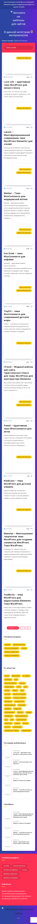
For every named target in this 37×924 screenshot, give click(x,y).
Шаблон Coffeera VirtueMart (22, 780)
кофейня (8, 709)
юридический (26, 730)
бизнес (15, 690)
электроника (17, 727)
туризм (17, 723)
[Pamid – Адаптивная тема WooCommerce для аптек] (7, 842)
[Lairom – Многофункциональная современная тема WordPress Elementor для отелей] (7, 771)
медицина (17, 709)
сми (12, 720)
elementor (16, 676)
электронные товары (11, 730)
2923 (28, 77)
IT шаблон (26, 676)
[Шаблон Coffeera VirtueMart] (7, 781)
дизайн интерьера (19, 694)
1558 (27, 529)
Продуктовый (9, 687)
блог (22, 690)
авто (25, 687)
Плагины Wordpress (11, 648)
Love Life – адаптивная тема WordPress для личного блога (17, 85)
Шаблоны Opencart (11, 652)
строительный (21, 720)
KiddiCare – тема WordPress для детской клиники (17, 483)
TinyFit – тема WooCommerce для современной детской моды (16, 316)
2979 (27, 188)
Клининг (22, 683)
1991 (28, 590)
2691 (28, 476)
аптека (7, 690)
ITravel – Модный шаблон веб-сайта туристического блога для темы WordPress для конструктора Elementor (18, 373)
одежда (28, 712)
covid (7, 676)
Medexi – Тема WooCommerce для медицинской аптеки (16, 196)
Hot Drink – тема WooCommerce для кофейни (14, 256)
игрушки (7, 698)
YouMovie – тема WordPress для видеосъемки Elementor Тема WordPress (17, 599)
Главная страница (7, 41)
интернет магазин (19, 698)
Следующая (25, 628)
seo (16, 679)
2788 (27, 249)
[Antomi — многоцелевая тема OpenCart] (7, 762)
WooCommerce (25, 169)
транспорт (8, 723)
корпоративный (10, 705)
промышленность (21, 716)
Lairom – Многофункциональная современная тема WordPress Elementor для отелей (18, 138)
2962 (27, 421)
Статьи (24, 648)
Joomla (7, 645)
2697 (27, 362)
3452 (27, 127)
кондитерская (19, 701)
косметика (21, 705)
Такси (19, 687)
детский (7, 694)
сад (6, 720)
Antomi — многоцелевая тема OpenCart (22, 762)
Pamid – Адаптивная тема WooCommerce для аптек (18, 428)
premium (8, 679)
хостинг (7, 727)
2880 (27, 306)
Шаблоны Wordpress (23, 58)
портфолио (8, 716)
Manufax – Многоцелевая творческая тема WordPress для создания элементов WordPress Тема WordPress (18, 539)
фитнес (25, 723)
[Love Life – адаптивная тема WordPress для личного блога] (7, 753)
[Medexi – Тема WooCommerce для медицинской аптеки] (7, 790)
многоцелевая (9, 712)
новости (20, 712)
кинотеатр (8, 701)
